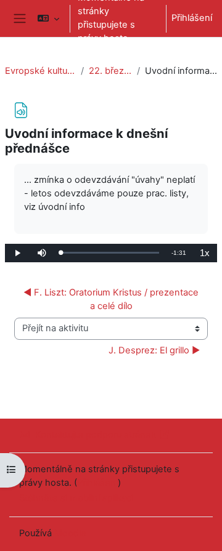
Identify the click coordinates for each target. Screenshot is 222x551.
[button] (48, 18)
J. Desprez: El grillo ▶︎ (154, 350)
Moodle (70, 533)
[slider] (109, 253)
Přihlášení (191, 17)
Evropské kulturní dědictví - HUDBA (40, 70)
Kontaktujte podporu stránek (95, 434)
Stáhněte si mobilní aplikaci (76, 498)
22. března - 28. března (110, 70)
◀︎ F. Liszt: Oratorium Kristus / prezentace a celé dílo (112, 299)
